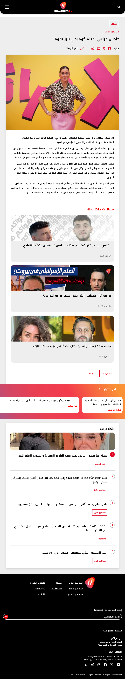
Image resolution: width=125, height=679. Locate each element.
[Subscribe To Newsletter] (6, 617)
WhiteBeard (117, 675)
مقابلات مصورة (37, 583)
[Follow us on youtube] (118, 665)
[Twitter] (103, 48)
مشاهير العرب (76, 583)
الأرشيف (41, 594)
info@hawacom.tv (96, 656)
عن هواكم (116, 638)
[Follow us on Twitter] (111, 665)
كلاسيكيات (56, 589)
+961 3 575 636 (114, 656)
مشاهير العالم (75, 594)
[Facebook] (109, 48)
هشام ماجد (106, 373)
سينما (114, 23)
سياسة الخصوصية (112, 631)
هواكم (92, 373)
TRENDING (39, 589)
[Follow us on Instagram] (98, 665)
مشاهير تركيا (76, 589)
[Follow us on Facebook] (105, 665)
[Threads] (92, 665)
